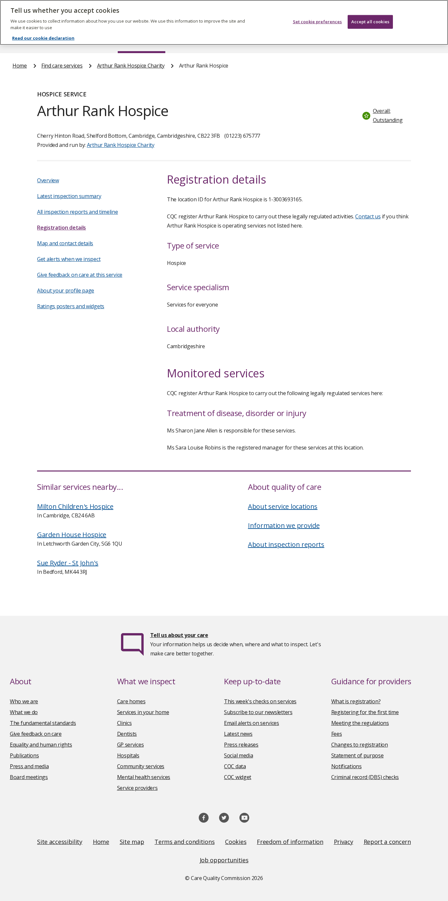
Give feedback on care (36, 733)
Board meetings (29, 777)
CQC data (235, 766)
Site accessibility (59, 842)
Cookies (235, 842)
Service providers (137, 787)
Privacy (343, 842)
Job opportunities (224, 860)
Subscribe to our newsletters (258, 712)
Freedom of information (290, 842)
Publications (24, 755)
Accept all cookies (370, 22)
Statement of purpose (357, 755)
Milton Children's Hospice (75, 506)
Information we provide (283, 525)
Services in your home (143, 712)
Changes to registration (359, 744)
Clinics (124, 723)
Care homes (131, 701)
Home (19, 65)
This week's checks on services (260, 701)
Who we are (24, 701)
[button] (385, 115)
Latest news (238, 733)
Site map (132, 842)
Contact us (367, 216)
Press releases (241, 744)
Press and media (29, 766)
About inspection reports (286, 544)
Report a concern (387, 842)
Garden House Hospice (71, 534)
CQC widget (237, 777)
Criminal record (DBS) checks (365, 777)
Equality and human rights (41, 744)
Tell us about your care (179, 635)
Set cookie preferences (317, 22)
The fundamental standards (43, 723)
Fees (336, 733)
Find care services (62, 65)
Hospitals (128, 755)
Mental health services (143, 777)
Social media (238, 755)
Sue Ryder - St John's (67, 562)
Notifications (346, 766)
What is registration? (356, 701)
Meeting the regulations (360, 723)
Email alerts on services (251, 723)
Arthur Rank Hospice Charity (131, 65)
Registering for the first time (365, 712)
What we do (24, 712)
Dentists (127, 733)
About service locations (282, 506)
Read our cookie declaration (43, 38)
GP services (130, 744)
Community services (141, 766)
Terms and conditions (184, 842)
